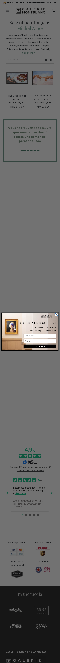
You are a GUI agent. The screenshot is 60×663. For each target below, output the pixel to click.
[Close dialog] (56, 314)
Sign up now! (40, 346)
